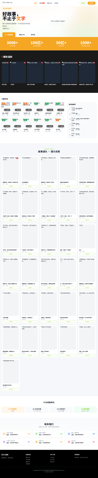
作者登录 (83, 3)
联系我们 (91, 3)
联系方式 (52, 461)
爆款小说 (22, 35)
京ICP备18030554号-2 (49, 471)
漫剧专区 (28, 461)
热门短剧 (28, 459)
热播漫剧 (10, 35)
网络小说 (49, 3)
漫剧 (41, 3)
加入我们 (52, 459)
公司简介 (52, 457)
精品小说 (28, 457)
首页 (35, 3)
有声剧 (56, 3)
